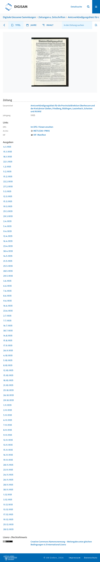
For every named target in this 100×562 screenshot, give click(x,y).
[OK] (88, 6)
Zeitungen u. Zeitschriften (51, 17)
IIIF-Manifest (39, 135)
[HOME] (15, 6)
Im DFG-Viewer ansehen (42, 127)
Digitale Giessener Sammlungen (19, 17)
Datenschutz (90, 558)
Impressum (75, 558)
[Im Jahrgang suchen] (96, 25)
